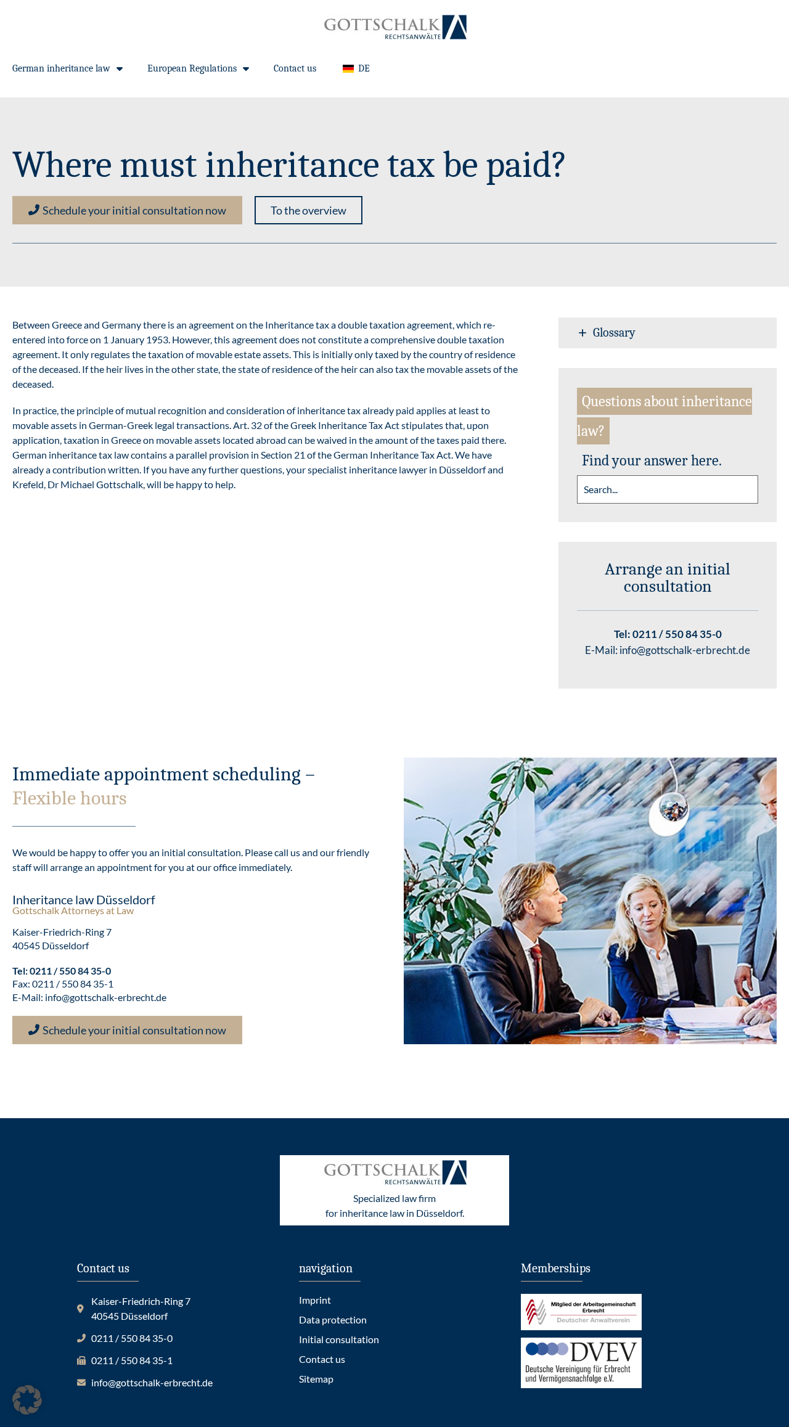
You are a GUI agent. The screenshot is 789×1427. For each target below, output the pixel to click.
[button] (308, 210)
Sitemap (316, 1378)
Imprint (315, 1300)
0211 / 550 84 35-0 (677, 634)
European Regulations (192, 68)
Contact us (295, 68)
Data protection (333, 1319)
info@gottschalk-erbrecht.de (684, 650)
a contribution (76, 469)
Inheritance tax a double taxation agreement (358, 324)
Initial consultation (339, 1339)
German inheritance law (61, 68)
